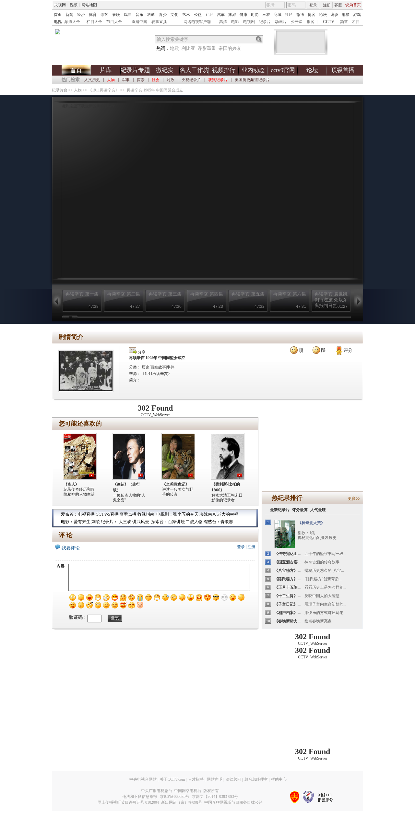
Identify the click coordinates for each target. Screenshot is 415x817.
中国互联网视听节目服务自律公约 (233, 802)
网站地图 (89, 5)
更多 (352, 498)
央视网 (60, 5)
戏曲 (128, 14)
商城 (277, 14)
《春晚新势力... (287, 621)
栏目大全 (94, 21)
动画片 (281, 21)
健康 (243, 14)
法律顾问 (233, 779)
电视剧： (164, 514)
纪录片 (265, 21)
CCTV (328, 21)
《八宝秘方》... (287, 570)
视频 (73, 5)
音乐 (139, 14)
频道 (344, 21)
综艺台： (212, 521)
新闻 (69, 14)
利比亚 (188, 48)
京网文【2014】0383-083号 (215, 796)
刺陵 (95, 521)
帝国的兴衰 (230, 48)
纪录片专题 (135, 70)
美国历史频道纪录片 (252, 80)
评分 (347, 350)
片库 (106, 70)
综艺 (104, 14)
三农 (266, 14)
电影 (235, 21)
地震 (174, 48)
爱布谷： (69, 514)
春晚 (116, 14)
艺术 (186, 14)
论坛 (323, 14)
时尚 (255, 14)
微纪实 (164, 70)
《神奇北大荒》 (311, 523)
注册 (327, 5)
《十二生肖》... (287, 596)
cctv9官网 (283, 70)
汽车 (221, 14)
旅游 (232, 14)
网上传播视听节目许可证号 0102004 (128, 802)
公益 (198, 14)
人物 (78, 90)
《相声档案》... (287, 612)
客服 (338, 5)
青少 (163, 14)
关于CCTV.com (172, 779)
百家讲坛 (176, 521)
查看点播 (128, 514)
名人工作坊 (194, 70)
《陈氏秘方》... (287, 579)
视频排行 (223, 70)
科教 (151, 14)
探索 (141, 80)
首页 (58, 14)
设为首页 (353, 5)
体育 (93, 14)
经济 (81, 14)
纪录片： (109, 521)
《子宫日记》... (287, 604)
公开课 (296, 21)
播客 (310, 21)
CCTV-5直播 (107, 514)
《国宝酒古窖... (287, 562)
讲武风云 (140, 521)
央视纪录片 (191, 80)
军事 (126, 80)
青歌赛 (226, 521)
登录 (313, 5)
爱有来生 (82, 521)
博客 (311, 14)
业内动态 (253, 70)
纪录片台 (59, 90)
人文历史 (92, 80)
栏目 (356, 21)
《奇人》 (71, 484)
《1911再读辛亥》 (103, 90)
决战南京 (208, 514)
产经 (209, 14)
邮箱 (346, 14)
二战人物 (195, 521)
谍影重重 (207, 48)
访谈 (334, 14)
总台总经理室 (256, 779)
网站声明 (214, 779)
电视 (58, 21)
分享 (141, 352)
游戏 (357, 14)
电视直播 (86, 514)
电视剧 (249, 21)
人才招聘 (196, 779)
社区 (289, 14)
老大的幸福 (227, 514)
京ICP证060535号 (174, 796)
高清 (223, 21)
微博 (300, 14)
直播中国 (139, 21)
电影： (67, 521)
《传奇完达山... (287, 553)
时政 (170, 80)
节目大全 (114, 21)
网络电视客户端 (197, 21)
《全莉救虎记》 (175, 484)
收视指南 (145, 514)
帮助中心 (279, 779)
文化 (174, 14)
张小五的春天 (185, 514)
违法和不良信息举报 (139, 796)
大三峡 (125, 521)
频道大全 (72, 21)
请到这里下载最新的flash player (88, 106)
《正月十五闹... (287, 587)
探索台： (159, 521)
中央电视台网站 (143, 779)
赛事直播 (159, 21)
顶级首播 (342, 70)
